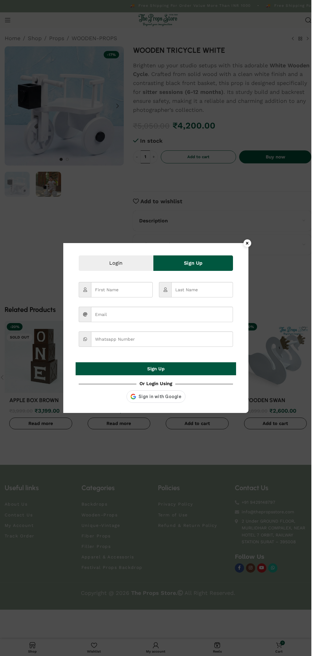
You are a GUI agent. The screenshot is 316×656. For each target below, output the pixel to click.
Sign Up (155, 369)
